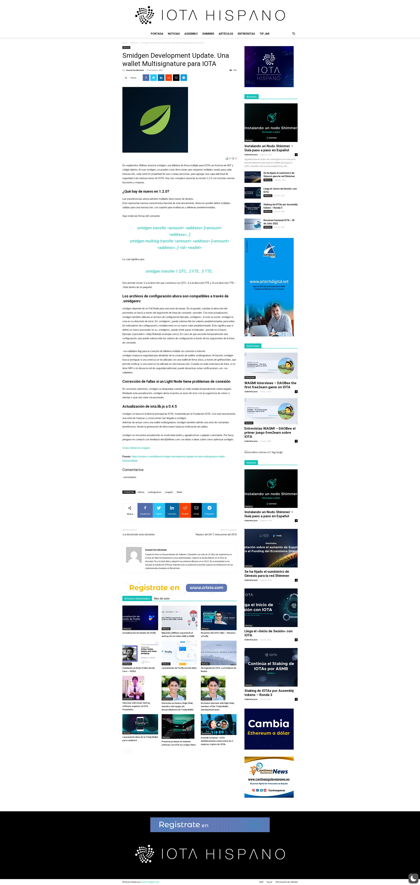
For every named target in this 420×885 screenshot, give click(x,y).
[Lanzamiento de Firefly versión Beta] (179, 653)
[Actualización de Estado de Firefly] (140, 618)
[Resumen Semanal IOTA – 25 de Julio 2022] (252, 224)
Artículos (226, 33)
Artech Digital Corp (150, 882)
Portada (157, 33)
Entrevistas (246, 33)
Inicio (124, 42)
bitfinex (141, 492)
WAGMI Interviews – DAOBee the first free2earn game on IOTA (270, 385)
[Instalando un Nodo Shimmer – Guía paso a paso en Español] (271, 122)
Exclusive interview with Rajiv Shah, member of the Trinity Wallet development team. (217, 706)
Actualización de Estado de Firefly (139, 633)
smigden (169, 492)
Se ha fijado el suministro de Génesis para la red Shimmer (266, 574)
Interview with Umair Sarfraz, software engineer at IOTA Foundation (136, 706)
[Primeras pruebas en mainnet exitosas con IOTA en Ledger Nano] (179, 726)
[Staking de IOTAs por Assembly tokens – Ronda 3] (252, 208)
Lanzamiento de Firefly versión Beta (179, 668)
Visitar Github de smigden (136, 448)
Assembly (191, 33)
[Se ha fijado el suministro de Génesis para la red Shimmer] (252, 177)
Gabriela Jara (251, 154)
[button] (294, 34)
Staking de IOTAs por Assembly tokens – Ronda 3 (269, 693)
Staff (261, 882)
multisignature (154, 492)
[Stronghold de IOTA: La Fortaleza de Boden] (219, 653)
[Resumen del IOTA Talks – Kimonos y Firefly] (219, 618)
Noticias (174, 33)
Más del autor (162, 598)
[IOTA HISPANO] (210, 15)
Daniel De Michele (135, 70)
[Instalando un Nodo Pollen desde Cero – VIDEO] (140, 653)
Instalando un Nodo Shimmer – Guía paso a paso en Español (268, 148)
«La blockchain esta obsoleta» (138, 534)
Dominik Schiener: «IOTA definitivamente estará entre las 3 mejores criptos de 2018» (217, 741)
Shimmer (208, 33)
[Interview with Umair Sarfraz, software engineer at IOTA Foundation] (140, 688)
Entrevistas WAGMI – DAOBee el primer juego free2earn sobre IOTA (269, 433)
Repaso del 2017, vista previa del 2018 (216, 534)
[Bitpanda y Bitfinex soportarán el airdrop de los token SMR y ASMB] (179, 618)
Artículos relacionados (137, 598)
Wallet (179, 492)
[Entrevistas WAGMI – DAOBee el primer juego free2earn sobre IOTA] (271, 411)
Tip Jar (264, 33)
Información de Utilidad (286, 882)
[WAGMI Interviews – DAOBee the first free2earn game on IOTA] (271, 366)
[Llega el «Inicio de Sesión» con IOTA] (252, 193)
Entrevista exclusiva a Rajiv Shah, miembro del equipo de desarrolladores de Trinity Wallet (177, 706)
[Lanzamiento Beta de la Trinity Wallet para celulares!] (140, 724)
